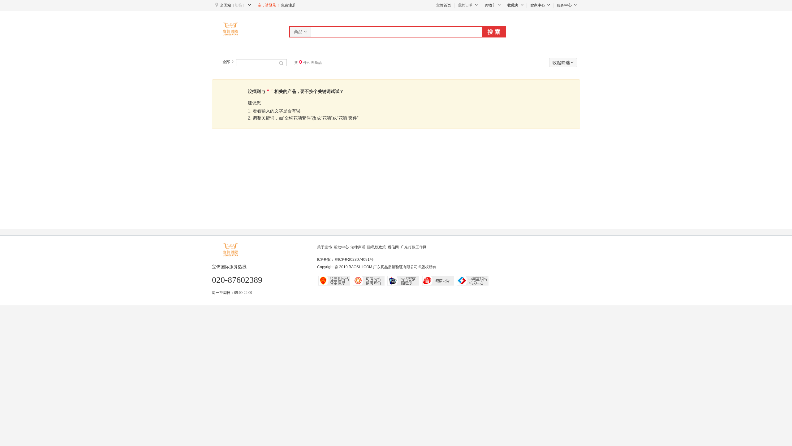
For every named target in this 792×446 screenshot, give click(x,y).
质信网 (393, 247)
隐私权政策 (376, 247)
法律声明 (358, 247)
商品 (299, 31)
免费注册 (288, 5)
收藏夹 (513, 5)
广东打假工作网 (414, 247)
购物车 (490, 5)
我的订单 (465, 5)
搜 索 (494, 32)
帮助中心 (341, 247)
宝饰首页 (443, 5)
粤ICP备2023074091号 (353, 259)
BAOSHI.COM (360, 267)
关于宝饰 (324, 247)
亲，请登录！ (269, 5)
